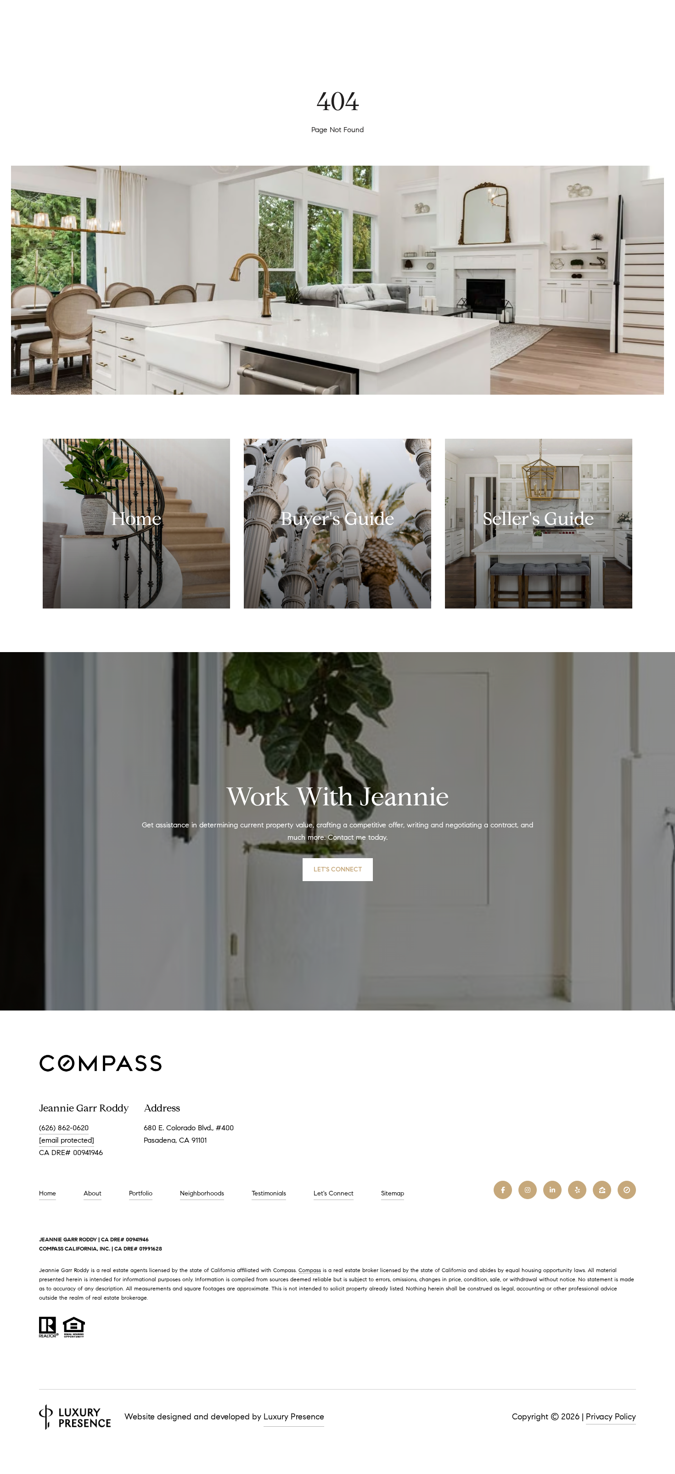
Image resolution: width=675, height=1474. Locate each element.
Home (47, 1193)
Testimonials (269, 1193)
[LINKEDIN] (552, 1190)
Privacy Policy (611, 1417)
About (92, 1193)
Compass (309, 1270)
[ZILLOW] (602, 1190)
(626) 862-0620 (64, 1127)
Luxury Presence (294, 1417)
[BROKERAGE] (627, 1190)
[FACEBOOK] (503, 1190)
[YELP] (577, 1190)
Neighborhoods (202, 1193)
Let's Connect (334, 1193)
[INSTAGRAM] (527, 1190)
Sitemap (392, 1193)
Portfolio (140, 1193)
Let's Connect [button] (338, 869)
